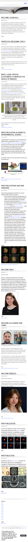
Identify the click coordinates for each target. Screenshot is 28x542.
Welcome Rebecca (8, 373)
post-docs (3, 69)
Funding (10, 127)
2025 (2, 502)
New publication (8, 423)
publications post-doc (9, 178)
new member (9, 69)
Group (2, 368)
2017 (2, 514)
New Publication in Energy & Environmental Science (13, 133)
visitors (5, 317)
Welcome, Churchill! (10, 18)
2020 (2, 510)
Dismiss (23, 535)
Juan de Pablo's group (6, 51)
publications (4, 264)
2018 (2, 513)
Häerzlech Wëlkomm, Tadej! (13, 41)
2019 (2, 511)
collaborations (4, 127)
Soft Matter (23, 201)
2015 (2, 517)
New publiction (7, 456)
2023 (2, 505)
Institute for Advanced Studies (14, 93)
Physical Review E (19, 206)
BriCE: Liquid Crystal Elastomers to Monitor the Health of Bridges (13, 76)
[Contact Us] (23, 528)
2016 (2, 516)
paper (18, 430)
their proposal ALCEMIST (15, 217)
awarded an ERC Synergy (19, 216)
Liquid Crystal (18, 178)
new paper (15, 460)
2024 (2, 504)
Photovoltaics (4, 180)
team (2, 178)
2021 (2, 508)
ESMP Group (7, 368)
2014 (2, 519)
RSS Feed (3, 523)
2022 (2, 507)
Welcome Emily (7, 270)
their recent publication (15, 143)
